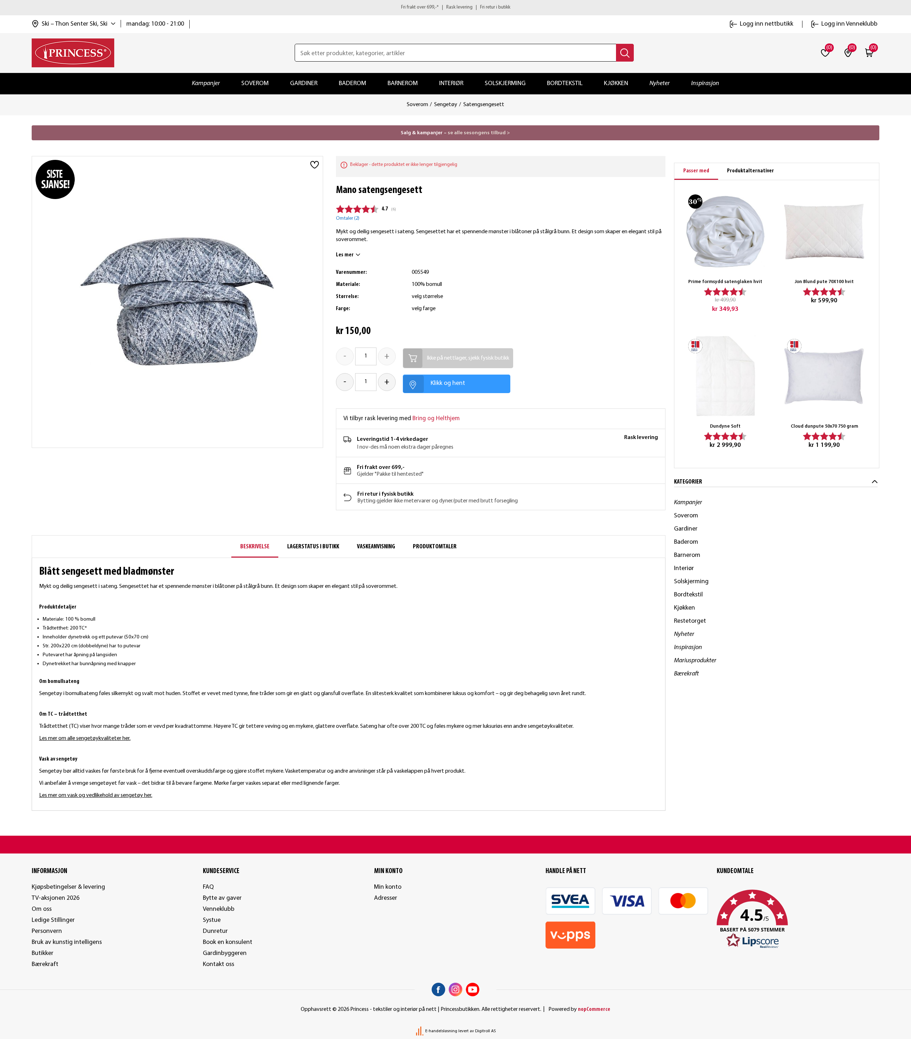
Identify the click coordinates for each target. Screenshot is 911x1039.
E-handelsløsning (441, 1031)
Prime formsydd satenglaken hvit (725, 282)
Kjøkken (616, 83)
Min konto (387, 887)
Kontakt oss (218, 964)
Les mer (345, 255)
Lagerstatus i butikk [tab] (313, 546)
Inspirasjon (705, 83)
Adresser (385, 898)
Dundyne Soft (725, 426)
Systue (212, 920)
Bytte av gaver (222, 898)
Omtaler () (347, 218)
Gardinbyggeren (225, 953)
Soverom (255, 83)
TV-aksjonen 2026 (55, 898)
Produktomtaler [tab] (435, 546)
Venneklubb (219, 909)
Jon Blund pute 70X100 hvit (824, 282)
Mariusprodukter (695, 660)
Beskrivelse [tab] (254, 546)
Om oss (42, 909)
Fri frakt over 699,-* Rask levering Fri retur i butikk (455, 7)
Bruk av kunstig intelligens (67, 942)
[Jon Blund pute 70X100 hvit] (824, 231)
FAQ (208, 887)
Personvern (47, 931)
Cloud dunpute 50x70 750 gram (824, 426)
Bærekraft (686, 673)
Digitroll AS (485, 1031)
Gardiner (303, 83)
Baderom (352, 83)
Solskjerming (505, 83)
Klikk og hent (448, 383)
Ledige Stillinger (53, 920)
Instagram (455, 989)
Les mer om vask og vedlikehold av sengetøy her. (95, 795)
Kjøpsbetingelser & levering (68, 887)
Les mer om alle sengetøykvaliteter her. (85, 738)
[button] (798, 919)
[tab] (696, 171)
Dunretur (215, 931)
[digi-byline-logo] (420, 1031)
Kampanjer (206, 83)
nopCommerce (594, 1009)
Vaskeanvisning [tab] (376, 546)
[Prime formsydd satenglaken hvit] (725, 231)
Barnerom (403, 83)
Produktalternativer (750, 171)
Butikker (42, 953)
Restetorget (690, 621)
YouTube (472, 989)
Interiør (451, 83)
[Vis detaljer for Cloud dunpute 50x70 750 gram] (824, 376)
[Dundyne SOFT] (725, 376)
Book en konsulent (227, 942)
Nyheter (659, 83)
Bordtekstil (565, 83)
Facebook (438, 989)
